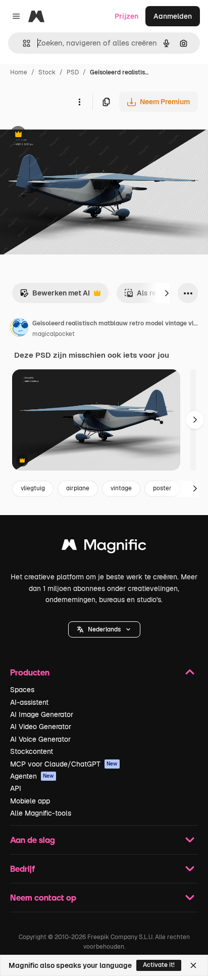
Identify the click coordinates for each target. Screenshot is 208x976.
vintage (121, 488)
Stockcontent (31, 751)
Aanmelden (172, 16)
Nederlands (104, 629)
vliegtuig (33, 488)
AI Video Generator (40, 726)
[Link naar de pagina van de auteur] (19, 329)
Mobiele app (30, 800)
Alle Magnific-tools (40, 813)
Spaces (22, 689)
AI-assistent (29, 702)
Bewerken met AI (55, 295)
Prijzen (126, 16)
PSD (73, 72)
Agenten (32, 776)
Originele (66, 135)
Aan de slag (32, 839)
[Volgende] (167, 293)
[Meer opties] (79, 102)
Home (18, 72)
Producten (29, 672)
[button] (104, 629)
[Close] (193, 965)
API (15, 788)
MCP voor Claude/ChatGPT (64, 764)
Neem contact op (43, 897)
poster (162, 488)
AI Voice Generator (40, 739)
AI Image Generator (41, 714)
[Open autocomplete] (22, 43)
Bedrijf (22, 868)
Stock (47, 72)
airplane (77, 488)
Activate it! (159, 965)
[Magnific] (104, 547)
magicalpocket (53, 334)
